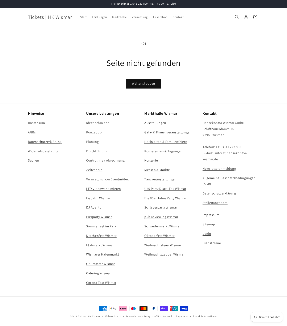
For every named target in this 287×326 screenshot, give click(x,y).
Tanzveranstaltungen (160, 179)
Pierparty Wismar (99, 217)
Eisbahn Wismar (98, 198)
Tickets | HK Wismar (89, 316)
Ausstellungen (155, 123)
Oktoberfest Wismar (159, 235)
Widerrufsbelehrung (43, 151)
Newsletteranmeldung (219, 168)
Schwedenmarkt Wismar (162, 226)
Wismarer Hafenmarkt (102, 254)
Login (207, 233)
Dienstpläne (212, 243)
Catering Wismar (98, 273)
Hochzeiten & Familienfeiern (165, 142)
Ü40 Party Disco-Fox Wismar (165, 188)
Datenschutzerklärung (45, 142)
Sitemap (209, 224)
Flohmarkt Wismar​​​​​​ (100, 245)
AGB (156, 316)
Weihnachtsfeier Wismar (162, 245)
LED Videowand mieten (103, 188)
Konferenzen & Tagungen (163, 151)
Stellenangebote (215, 203)
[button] (236, 17)
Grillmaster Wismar (100, 264)
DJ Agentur (94, 207)
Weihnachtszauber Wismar (164, 254)
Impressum (36, 123)
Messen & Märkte (157, 170)
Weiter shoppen (143, 83)
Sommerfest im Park (101, 226)
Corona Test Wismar (101, 282)
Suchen (33, 160)
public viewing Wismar (161, 217)
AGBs (32, 132)
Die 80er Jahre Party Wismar (165, 198)
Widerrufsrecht (113, 316)
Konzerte (151, 160)
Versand (167, 316)
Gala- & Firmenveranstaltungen (167, 132)
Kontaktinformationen (204, 316)
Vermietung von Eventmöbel (107, 179)
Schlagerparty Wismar (160, 207)
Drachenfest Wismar (101, 235)
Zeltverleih (94, 170)
